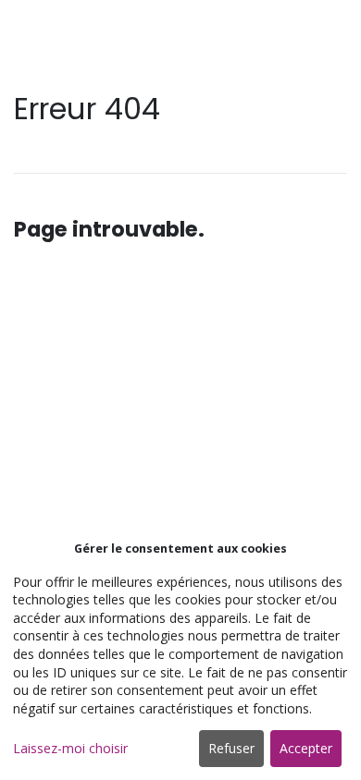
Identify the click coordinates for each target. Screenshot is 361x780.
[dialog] (180, 656)
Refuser (231, 748)
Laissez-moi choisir (70, 748)
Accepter (306, 748)
